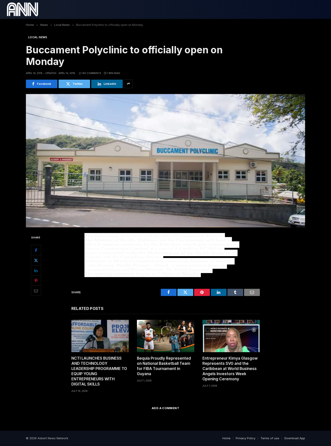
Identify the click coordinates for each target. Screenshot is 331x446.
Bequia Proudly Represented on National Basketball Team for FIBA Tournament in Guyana (164, 366)
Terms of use (270, 438)
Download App (294, 438)
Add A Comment (165, 408)
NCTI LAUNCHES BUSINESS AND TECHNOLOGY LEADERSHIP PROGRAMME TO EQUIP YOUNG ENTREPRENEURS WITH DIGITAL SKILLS (99, 371)
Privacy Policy (245, 438)
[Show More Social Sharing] (128, 84)
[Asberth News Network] (22, 9)
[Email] (36, 290)
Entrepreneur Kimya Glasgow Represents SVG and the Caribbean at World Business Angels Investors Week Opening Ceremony (230, 368)
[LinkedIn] (36, 270)
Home (226, 438)
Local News (37, 37)
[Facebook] (36, 250)
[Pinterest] (36, 280)
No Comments (91, 73)
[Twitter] (36, 260)
